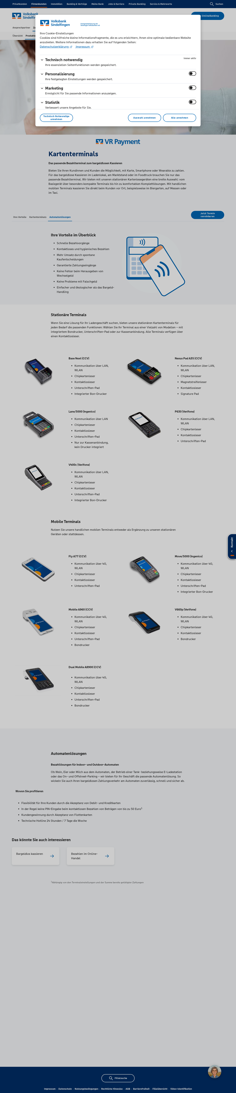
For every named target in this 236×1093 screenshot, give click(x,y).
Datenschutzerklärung (54, 46)
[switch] (192, 73)
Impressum (83, 46)
